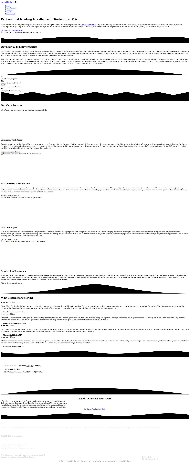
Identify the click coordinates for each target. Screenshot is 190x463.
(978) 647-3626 (37, 372)
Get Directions (11, 376)
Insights (97, 455)
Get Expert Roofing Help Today (12, 30)
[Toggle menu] (15, 2)
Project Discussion (77, 455)
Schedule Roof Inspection (10, 195)
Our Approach (10, 14)
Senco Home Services (88, 25)
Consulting (9, 12)
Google (29, 366)
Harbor (7, 2)
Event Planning (10, 8)
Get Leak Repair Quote (9, 239)
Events (127, 455)
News (122, 455)
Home (7, 6)
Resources (8, 10)
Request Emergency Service (10, 152)
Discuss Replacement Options (11, 283)
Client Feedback (106, 455)
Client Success (89, 455)
